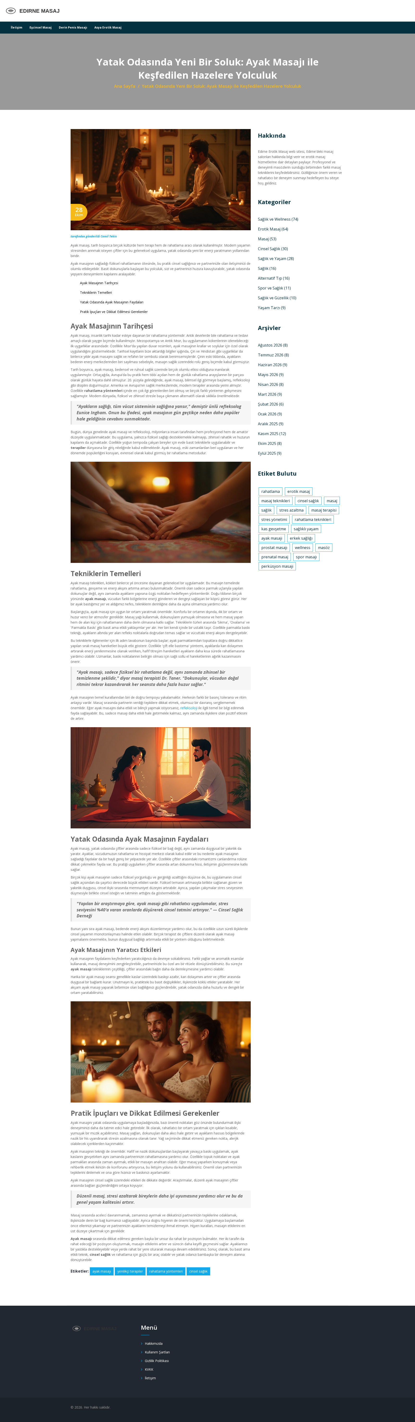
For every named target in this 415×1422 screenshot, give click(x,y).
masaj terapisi (323, 510)
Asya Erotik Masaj (108, 27)
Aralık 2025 (270, 423)
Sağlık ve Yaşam (276, 258)
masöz (324, 547)
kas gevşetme (273, 528)
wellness (302, 547)
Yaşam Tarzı (272, 307)
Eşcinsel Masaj (41, 27)
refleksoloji (188, 708)
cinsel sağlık (198, 1271)
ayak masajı (101, 1271)
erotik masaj (298, 491)
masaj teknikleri (275, 500)
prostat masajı (274, 547)
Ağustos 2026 (273, 345)
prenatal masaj (274, 557)
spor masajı (306, 557)
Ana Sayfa (124, 86)
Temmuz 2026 (273, 355)
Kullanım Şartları (157, 1352)
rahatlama (270, 491)
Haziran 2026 (272, 364)
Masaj (267, 239)
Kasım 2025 (272, 433)
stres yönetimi (274, 519)
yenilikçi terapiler (130, 1271)
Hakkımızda (154, 1343)
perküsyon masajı (277, 566)
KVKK (149, 1369)
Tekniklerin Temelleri (96, 292)
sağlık (266, 510)
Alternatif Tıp (274, 278)
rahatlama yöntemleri (166, 1271)
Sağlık (267, 268)
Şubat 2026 (271, 404)
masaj (332, 500)
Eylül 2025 (269, 453)
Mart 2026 (270, 394)
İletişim (16, 27)
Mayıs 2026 (271, 374)
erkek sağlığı (301, 538)
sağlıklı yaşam (306, 528)
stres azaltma (291, 510)
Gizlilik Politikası (157, 1360)
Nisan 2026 (271, 384)
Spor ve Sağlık (274, 288)
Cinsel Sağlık (273, 248)
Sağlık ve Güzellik (277, 298)
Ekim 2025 (270, 443)
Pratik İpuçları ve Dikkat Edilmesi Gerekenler (114, 311)
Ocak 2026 (270, 414)
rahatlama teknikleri (313, 519)
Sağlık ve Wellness (278, 219)
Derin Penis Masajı (73, 27)
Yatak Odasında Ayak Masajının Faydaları (111, 302)
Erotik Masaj (273, 229)
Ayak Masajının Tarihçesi (99, 283)
